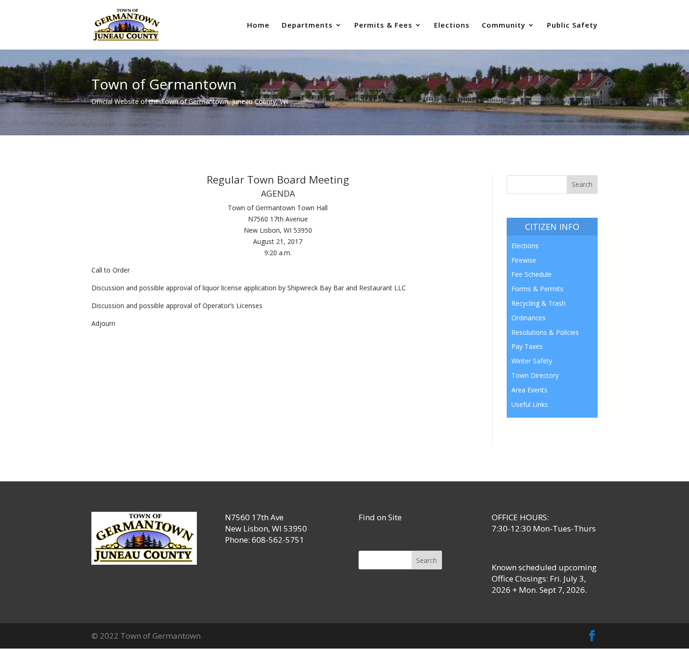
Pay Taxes (527, 346)
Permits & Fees (383, 26)
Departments (307, 26)
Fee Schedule (531, 274)
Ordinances (528, 317)
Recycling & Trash (538, 303)
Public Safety (572, 26)
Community (503, 26)
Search (426, 560)
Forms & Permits (537, 288)
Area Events (529, 389)
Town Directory (535, 375)
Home (258, 26)
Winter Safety (531, 360)
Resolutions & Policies (545, 332)
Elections (452, 26)
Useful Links (529, 404)
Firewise (523, 260)
